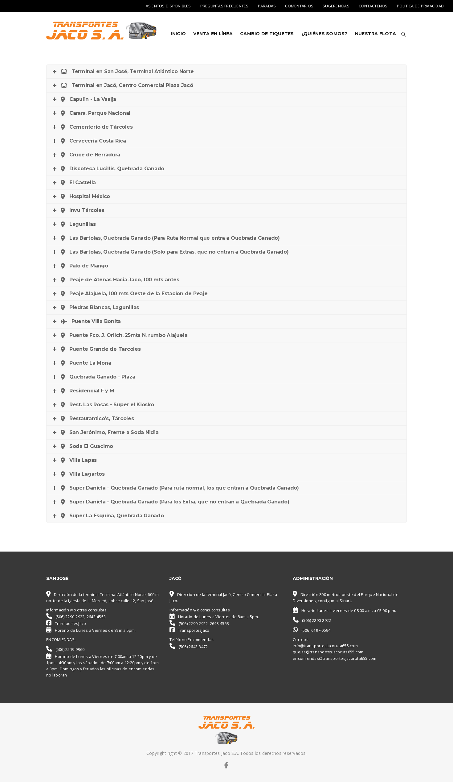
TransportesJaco (70, 623)
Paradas (267, 6)
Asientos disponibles (168, 6)
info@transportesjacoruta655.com (325, 645)
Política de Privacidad (420, 6)
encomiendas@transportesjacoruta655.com (335, 658)
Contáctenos (373, 6)
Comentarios (299, 6)
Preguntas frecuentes (224, 6)
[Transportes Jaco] (102, 31)
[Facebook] (226, 765)
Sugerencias (336, 6)
